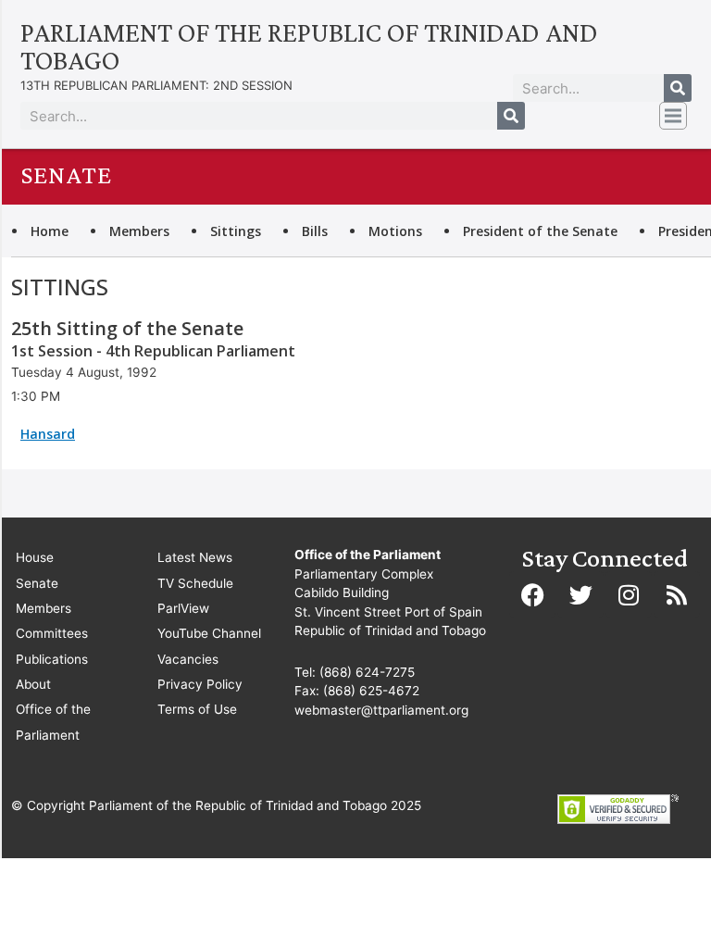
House (35, 557)
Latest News (194, 557)
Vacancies (187, 659)
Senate (37, 583)
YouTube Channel (209, 633)
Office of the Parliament (53, 722)
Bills (315, 231)
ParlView (183, 608)
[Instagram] (628, 594)
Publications (52, 659)
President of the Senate (540, 231)
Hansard (47, 434)
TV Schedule (195, 583)
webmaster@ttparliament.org (381, 710)
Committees (52, 633)
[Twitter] (580, 594)
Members (139, 231)
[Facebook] (532, 594)
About (33, 684)
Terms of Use (197, 709)
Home (50, 231)
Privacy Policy (200, 684)
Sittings (235, 231)
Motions (395, 231)
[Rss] (677, 594)
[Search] (678, 88)
